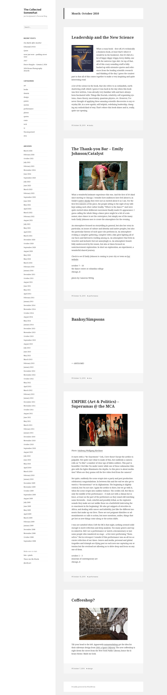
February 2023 (29, 193)
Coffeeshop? (83, 600)
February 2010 (29, 475)
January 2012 (28, 398)
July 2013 (27, 348)
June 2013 (27, 352)
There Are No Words (31, 559)
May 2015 (27, 290)
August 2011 (28, 413)
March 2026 (28, 151)
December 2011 (29, 402)
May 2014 (27, 321)
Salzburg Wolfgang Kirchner (90, 450)
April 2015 (27, 294)
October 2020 (29, 243)
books (26, 89)
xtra (25, 136)
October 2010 (29, 444)
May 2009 (27, 510)
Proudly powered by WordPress (83, 687)
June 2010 (27, 460)
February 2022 (29, 216)
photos (26, 113)
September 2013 (30, 340)
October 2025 (29, 158)
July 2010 (27, 456)
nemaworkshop (111, 644)
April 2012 (27, 386)
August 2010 (28, 452)
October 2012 (29, 379)
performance (28, 109)
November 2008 (29, 533)
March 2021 (28, 236)
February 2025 (29, 166)
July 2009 (27, 502)
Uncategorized (29, 132)
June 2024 (27, 174)
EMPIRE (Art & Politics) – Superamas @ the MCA (95, 404)
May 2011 (27, 421)
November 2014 (29, 309)
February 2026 (29, 155)
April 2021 (27, 232)
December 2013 (29, 328)
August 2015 (28, 282)
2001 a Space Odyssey (105, 647)
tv (24, 128)
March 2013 (28, 359)
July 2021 (27, 224)
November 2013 (29, 332)
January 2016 (28, 270)
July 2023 (27, 182)
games (26, 101)
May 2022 (27, 205)
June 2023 (27, 185)
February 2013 (29, 363)
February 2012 (29, 394)
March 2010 (28, 471)
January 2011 (28, 433)
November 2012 (29, 375)
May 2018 (27, 259)
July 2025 (27, 162)
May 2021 (27, 228)
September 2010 (30, 448)
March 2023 (28, 189)
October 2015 (29, 278)
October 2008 (29, 537)
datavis (26, 93)
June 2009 (27, 506)
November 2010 (29, 441)
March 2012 (28, 390)
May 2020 (27, 255)
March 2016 (28, 263)
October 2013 (29, 336)
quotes (26, 116)
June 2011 (27, 417)
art (25, 86)
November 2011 (29, 406)
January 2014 (28, 325)
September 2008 (30, 541)
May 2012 (27, 383)
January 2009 (28, 526)
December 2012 (29, 371)
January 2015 (28, 301)
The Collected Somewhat (32, 11)
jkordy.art (27, 563)
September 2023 (30, 178)
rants (26, 120)
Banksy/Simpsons (88, 319)
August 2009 (28, 498)
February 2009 (29, 522)
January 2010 (28, 479)
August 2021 (28, 220)
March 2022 (28, 213)
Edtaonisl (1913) (29, 47)
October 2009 (29, 491)
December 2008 (29, 529)
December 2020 (29, 240)
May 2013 (27, 356)
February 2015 (29, 298)
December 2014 (29, 305)
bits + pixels (28, 555)
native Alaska (84, 201)
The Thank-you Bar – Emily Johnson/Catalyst (97, 151)
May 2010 (27, 464)
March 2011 (28, 425)
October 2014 (29, 313)
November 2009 (29, 487)
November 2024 (29, 170)
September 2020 (30, 247)
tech (25, 124)
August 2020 (28, 251)
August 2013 (28, 344)
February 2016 (29, 267)
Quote (26, 51)
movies (26, 105)
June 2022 (27, 201)
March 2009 (28, 518)
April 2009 (27, 514)
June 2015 (27, 286)
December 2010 (29, 437)
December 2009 (29, 483)
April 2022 (27, 209)
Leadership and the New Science (103, 37)
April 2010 (27, 468)
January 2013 (28, 367)
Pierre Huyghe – (35, 64)
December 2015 (29, 274)
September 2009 (30, 495)
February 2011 (29, 429)
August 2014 (28, 317)
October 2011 (29, 410)
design (26, 97)
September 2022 (30, 197)
